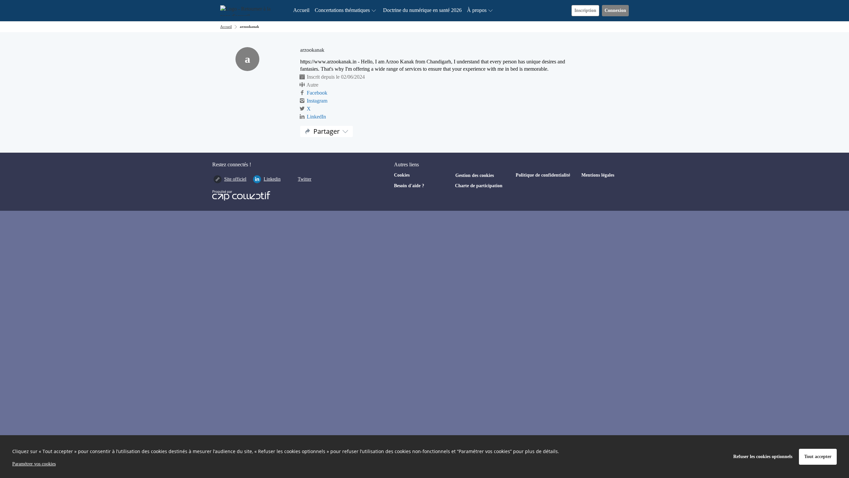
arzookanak (249, 27)
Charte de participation (478, 185)
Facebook (317, 93)
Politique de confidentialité (543, 175)
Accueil (301, 10)
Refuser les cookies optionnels (762, 456)
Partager (326, 131)
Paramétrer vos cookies (34, 463)
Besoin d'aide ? (409, 185)
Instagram (317, 101)
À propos (477, 10)
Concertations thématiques (342, 10)
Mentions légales (597, 175)
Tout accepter (817, 456)
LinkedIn (316, 117)
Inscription (585, 10)
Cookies (402, 175)
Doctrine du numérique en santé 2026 (422, 10)
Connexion (615, 10)
